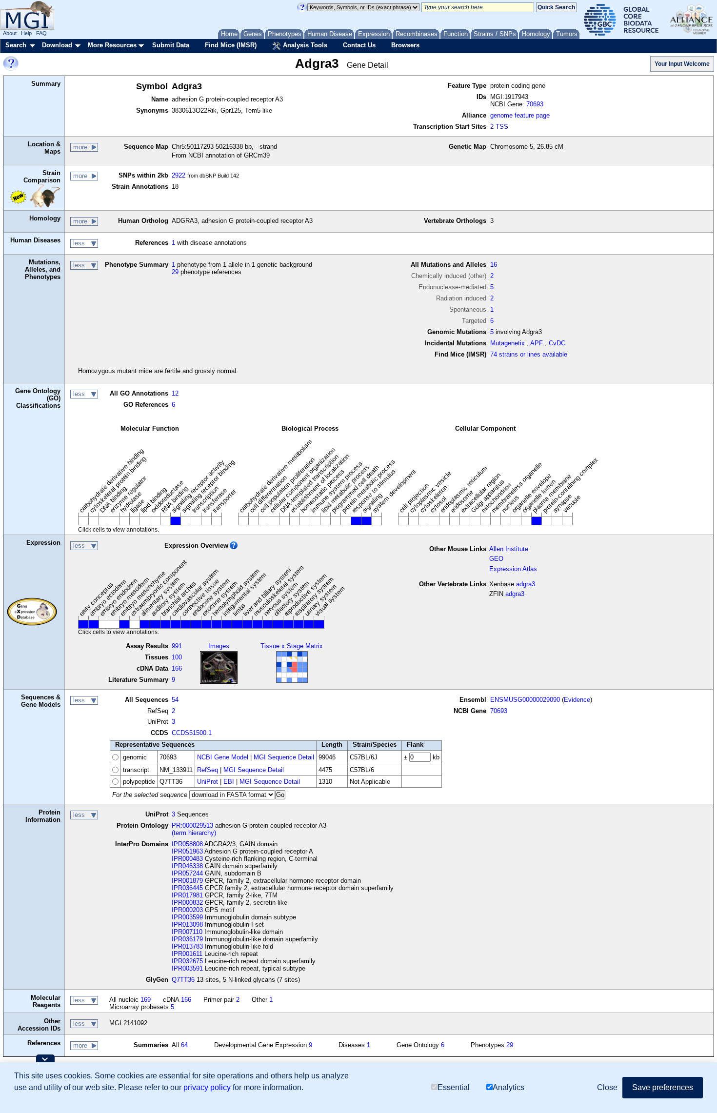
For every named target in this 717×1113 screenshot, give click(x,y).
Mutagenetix (507, 343)
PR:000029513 (192, 825)
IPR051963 (187, 851)
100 (177, 657)
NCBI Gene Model (222, 757)
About (10, 33)
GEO (496, 558)
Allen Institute (508, 549)
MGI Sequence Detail (284, 757)
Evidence (577, 699)
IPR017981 (187, 895)
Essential (454, 1087)
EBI (228, 781)
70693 (534, 104)
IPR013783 (187, 946)
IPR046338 (187, 866)
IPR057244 (187, 873)
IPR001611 (187, 953)
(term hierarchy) (194, 832)
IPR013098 (187, 924)
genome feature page (520, 115)
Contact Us (359, 45)
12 (175, 393)
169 (145, 999)
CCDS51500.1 (192, 732)
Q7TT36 (183, 979)
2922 (178, 175)
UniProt (207, 781)
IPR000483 (187, 858)
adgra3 (525, 584)
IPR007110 (187, 931)
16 (493, 264)
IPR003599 (187, 917)
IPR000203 (187, 910)
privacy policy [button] (207, 1087)
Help (26, 33)
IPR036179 (187, 939)
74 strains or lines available (528, 354)
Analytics (508, 1087)
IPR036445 (187, 888)
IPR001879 (187, 880)
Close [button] (607, 1087)
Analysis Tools (304, 45)
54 (175, 699)
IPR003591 (187, 968)
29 (175, 272)
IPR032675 (187, 961)
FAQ (41, 33)
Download (57, 45)
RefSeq (207, 770)
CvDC (557, 343)
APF (536, 343)
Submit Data (170, 45)
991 (177, 646)
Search (15, 45)
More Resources (112, 45)
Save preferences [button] (662, 1087)
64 (184, 1045)
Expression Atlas (513, 569)
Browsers (405, 45)
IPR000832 (187, 902)
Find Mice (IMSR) (231, 45)
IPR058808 (187, 844)
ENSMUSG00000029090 (525, 699)
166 (177, 668)
